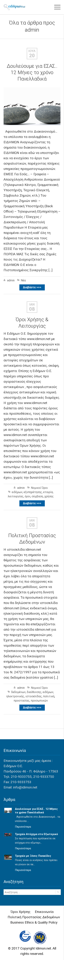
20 (32, 55)
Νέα (23, 280)
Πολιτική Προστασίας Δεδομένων (34, 917)
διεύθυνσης (34, 692)
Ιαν (32, 304)
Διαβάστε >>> (32, 287)
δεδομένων (18, 692)
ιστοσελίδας (33, 696)
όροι (27, 496)
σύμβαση (37, 496)
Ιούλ (32, 51)
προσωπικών (39, 700)
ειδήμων (17, 492)
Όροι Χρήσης (20, 912)
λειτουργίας (15, 496)
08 (32, 309)
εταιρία (48, 492)
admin (32, 30)
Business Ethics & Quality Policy (33, 922)
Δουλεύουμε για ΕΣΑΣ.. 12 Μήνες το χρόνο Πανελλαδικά (32, 72)
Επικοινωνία (44, 912)
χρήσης (49, 496)
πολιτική (48, 696)
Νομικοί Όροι (39, 488)
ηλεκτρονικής (15, 696)
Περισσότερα (23, 826)
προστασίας (22, 700)
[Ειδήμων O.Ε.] (14, 7)
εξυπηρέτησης (33, 492)
